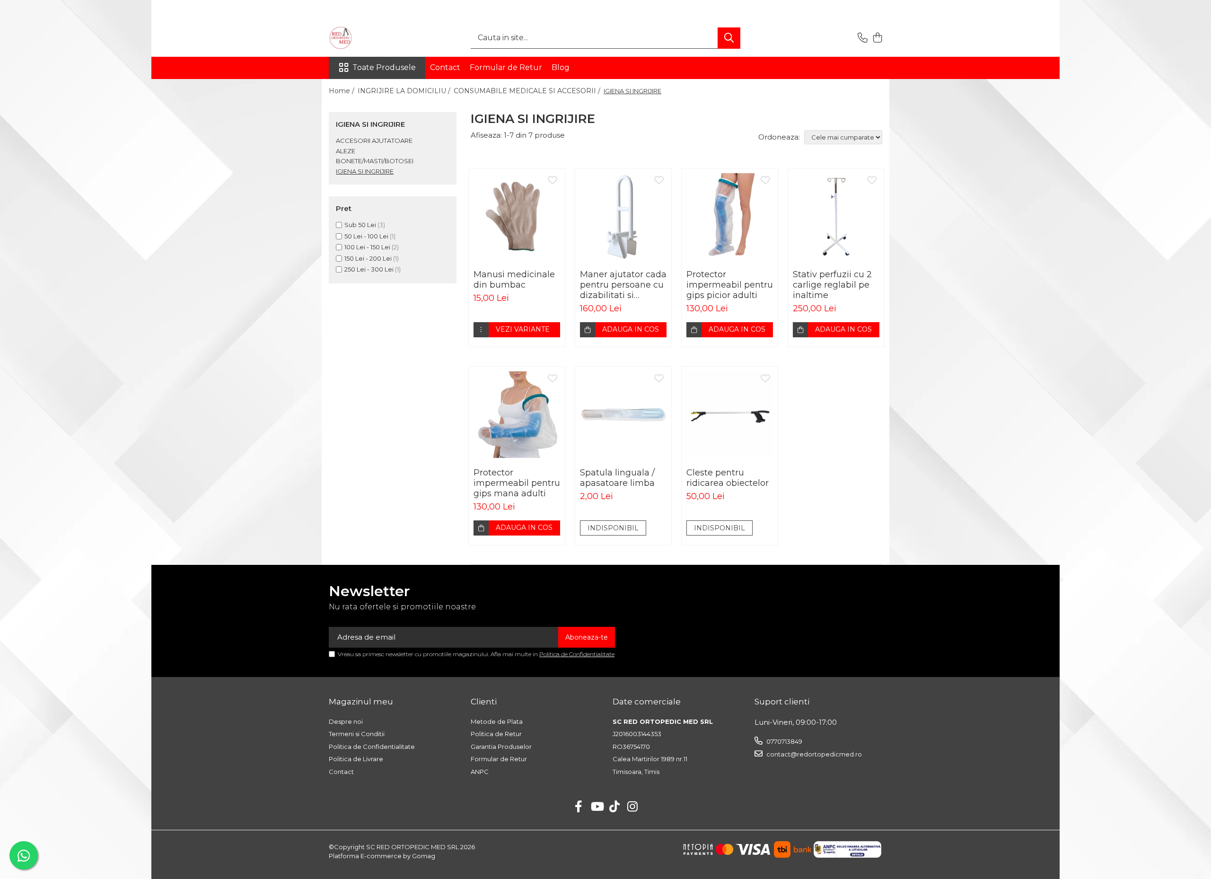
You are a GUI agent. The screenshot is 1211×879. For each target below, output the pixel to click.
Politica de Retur (496, 734)
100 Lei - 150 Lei (367, 247)
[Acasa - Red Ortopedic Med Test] (376, 38)
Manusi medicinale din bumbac (514, 279)
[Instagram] (632, 807)
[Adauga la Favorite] (552, 180)
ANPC (480, 771)
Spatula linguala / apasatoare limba (617, 477)
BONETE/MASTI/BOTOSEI (374, 161)
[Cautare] (729, 38)
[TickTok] (614, 807)
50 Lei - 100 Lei (366, 236)
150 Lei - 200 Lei (368, 258)
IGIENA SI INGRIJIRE (365, 171)
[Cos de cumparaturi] (877, 38)
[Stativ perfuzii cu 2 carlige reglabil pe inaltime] (836, 216)
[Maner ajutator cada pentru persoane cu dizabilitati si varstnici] (623, 216)
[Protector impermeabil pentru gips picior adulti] (729, 216)
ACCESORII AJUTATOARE (374, 140)
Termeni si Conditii (357, 734)
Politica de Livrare (356, 759)
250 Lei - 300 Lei (369, 269)
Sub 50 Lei (360, 225)
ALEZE (345, 151)
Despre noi (346, 721)
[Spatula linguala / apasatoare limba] (623, 414)
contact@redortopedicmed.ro (813, 754)
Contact (445, 67)
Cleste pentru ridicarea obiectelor (727, 477)
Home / (342, 91)
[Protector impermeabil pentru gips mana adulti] (517, 414)
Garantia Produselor (501, 746)
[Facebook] (578, 807)
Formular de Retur (506, 67)
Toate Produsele (384, 67)
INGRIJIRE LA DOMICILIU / (405, 91)
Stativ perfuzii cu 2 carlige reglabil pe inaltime (832, 284)
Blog (561, 67)
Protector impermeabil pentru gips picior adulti (729, 284)
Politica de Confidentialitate (576, 654)
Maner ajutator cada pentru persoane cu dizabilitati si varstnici (623, 284)
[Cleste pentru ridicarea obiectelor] (729, 414)
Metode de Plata (497, 721)
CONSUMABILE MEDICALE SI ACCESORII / (528, 91)
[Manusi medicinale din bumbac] (517, 216)
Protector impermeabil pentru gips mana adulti (517, 483)
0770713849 (783, 741)
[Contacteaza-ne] (863, 38)
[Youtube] (596, 807)
